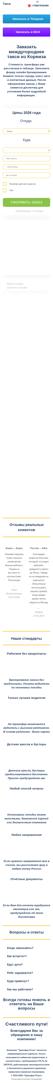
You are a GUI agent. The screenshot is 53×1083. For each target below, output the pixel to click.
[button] (26, 948)
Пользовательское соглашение (26, 1079)
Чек (11, 190)
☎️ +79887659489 (38, 5)
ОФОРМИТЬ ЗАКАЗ (26, 202)
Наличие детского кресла (22, 184)
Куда (26, 140)
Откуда (25, 121)
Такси (7, 3)
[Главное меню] (37, 2)
